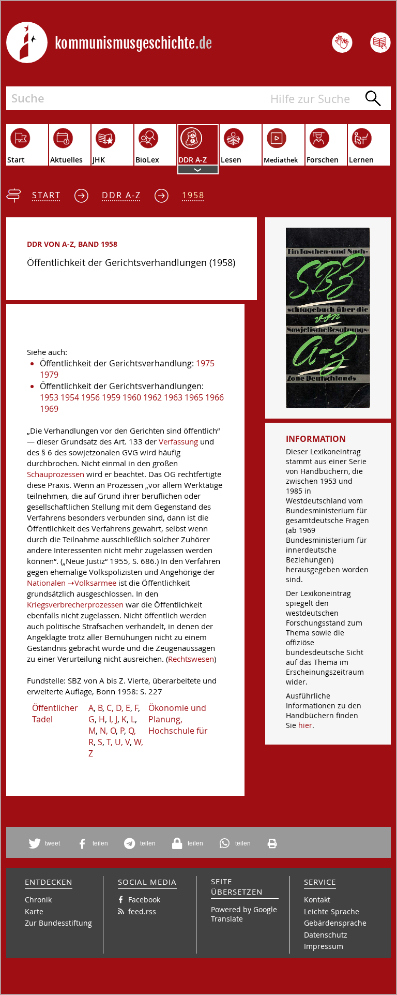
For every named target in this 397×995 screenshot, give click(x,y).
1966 (214, 397)
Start (46, 195)
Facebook (144, 899)
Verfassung (178, 442)
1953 (49, 397)
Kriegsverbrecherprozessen (75, 605)
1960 (132, 397)
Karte (34, 911)
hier (305, 725)
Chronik (38, 899)
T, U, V (118, 742)
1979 (49, 374)
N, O (108, 730)
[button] (46, 844)
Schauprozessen (55, 474)
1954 (69, 397)
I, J (113, 719)
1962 (152, 397)
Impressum (323, 946)
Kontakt (317, 899)
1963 (173, 397)
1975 (205, 363)
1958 (193, 195)
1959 (111, 397)
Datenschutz (325, 935)
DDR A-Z (121, 195)
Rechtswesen (191, 659)
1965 (194, 397)
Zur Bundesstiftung (58, 923)
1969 (49, 408)
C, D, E (118, 708)
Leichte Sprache (331, 911)
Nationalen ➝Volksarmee (71, 583)
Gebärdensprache (335, 923)
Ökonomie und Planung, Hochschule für (178, 719)
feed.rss (142, 911)
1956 (90, 397)
